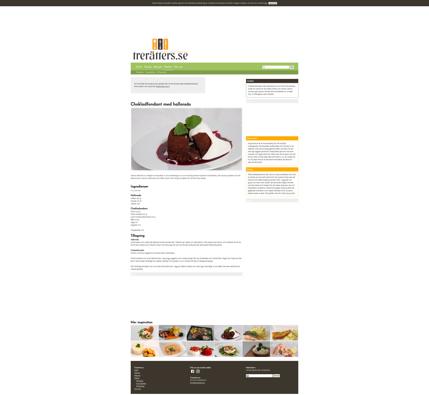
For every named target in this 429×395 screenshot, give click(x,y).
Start (139, 67)
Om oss (178, 67)
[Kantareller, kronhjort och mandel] (173, 340)
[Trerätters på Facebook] (192, 373)
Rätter (168, 67)
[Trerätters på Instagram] (198, 373)
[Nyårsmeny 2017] (228, 340)
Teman (148, 67)
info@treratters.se (197, 383)
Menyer (158, 67)
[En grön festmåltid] (145, 356)
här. (265, 3)
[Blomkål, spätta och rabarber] (284, 340)
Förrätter (140, 72)
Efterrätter (161, 72)
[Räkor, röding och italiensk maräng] (256, 340)
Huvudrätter (150, 72)
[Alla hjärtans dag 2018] (145, 340)
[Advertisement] (198, 17)
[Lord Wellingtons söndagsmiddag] (228, 356)
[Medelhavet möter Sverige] (200, 340)
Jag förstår (272, 3)
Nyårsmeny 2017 (163, 86)
